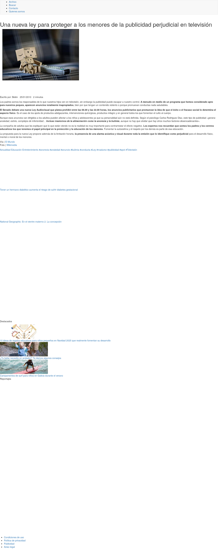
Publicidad (9, 543)
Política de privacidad (15, 540)
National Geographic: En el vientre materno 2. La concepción (31, 221)
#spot (122, 149)
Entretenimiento (30, 149)
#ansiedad (55, 149)
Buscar (12, 5)
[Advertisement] (78, 87)
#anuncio (65, 149)
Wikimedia (12, 144)
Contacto (13, 8)
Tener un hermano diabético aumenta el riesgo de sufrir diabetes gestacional (39, 189)
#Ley (93, 149)
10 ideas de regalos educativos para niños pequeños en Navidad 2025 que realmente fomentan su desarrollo (55, 340)
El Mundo (10, 141)
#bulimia (75, 149)
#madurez (102, 149)
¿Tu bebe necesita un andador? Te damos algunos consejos (30, 358)
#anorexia (44, 149)
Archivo (12, 1)
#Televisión (131, 149)
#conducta (85, 149)
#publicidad (113, 149)
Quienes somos (17, 11)
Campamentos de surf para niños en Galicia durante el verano (31, 375)
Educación (16, 149)
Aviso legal (9, 546)
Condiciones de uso (14, 537)
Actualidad (5, 149)
